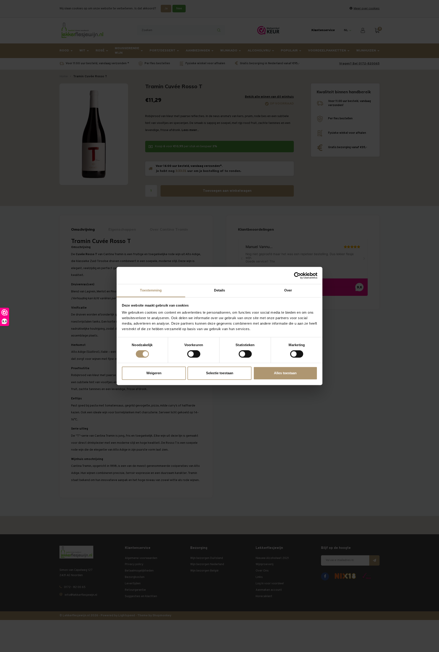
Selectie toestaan (219, 373)
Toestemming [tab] (151, 290)
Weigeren (153, 373)
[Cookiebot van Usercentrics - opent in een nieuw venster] (297, 275)
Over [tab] (288, 290)
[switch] (193, 354)
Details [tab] (219, 290)
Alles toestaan (285, 373)
